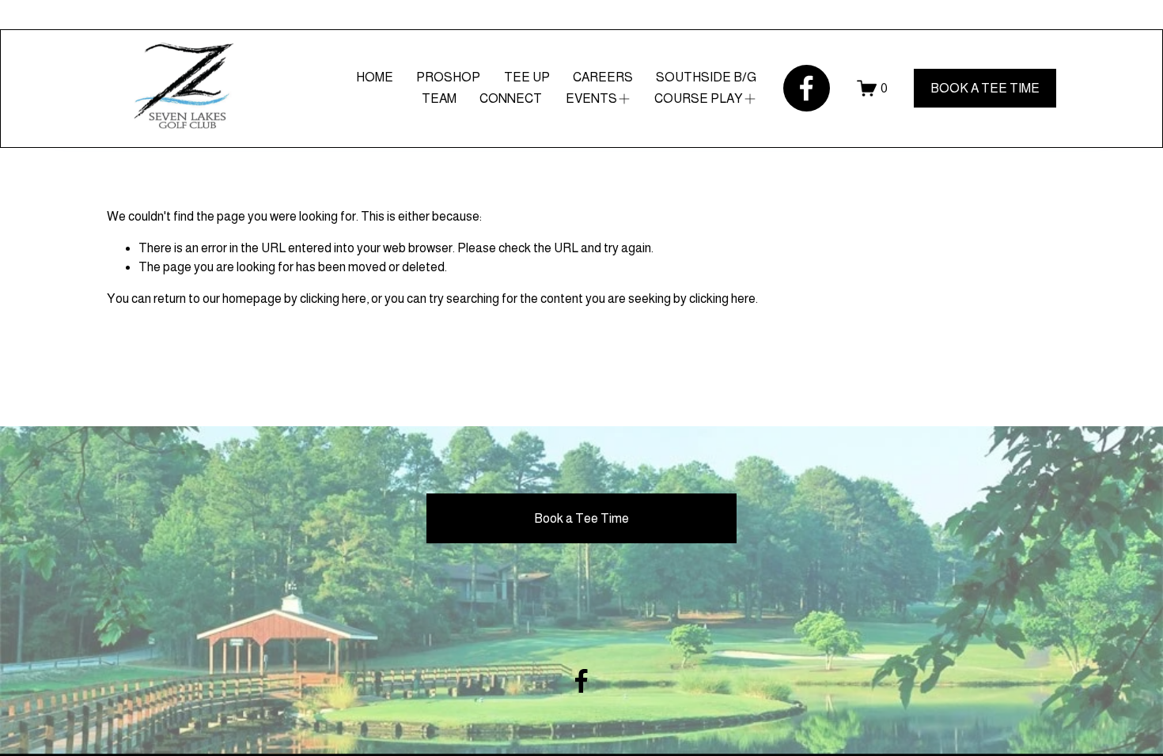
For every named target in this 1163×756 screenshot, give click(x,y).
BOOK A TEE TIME (985, 88)
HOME (374, 77)
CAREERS (603, 77)
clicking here (333, 298)
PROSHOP (448, 77)
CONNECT (510, 98)
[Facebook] (806, 88)
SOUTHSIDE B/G (706, 77)
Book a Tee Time (581, 518)
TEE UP (527, 77)
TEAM (439, 98)
